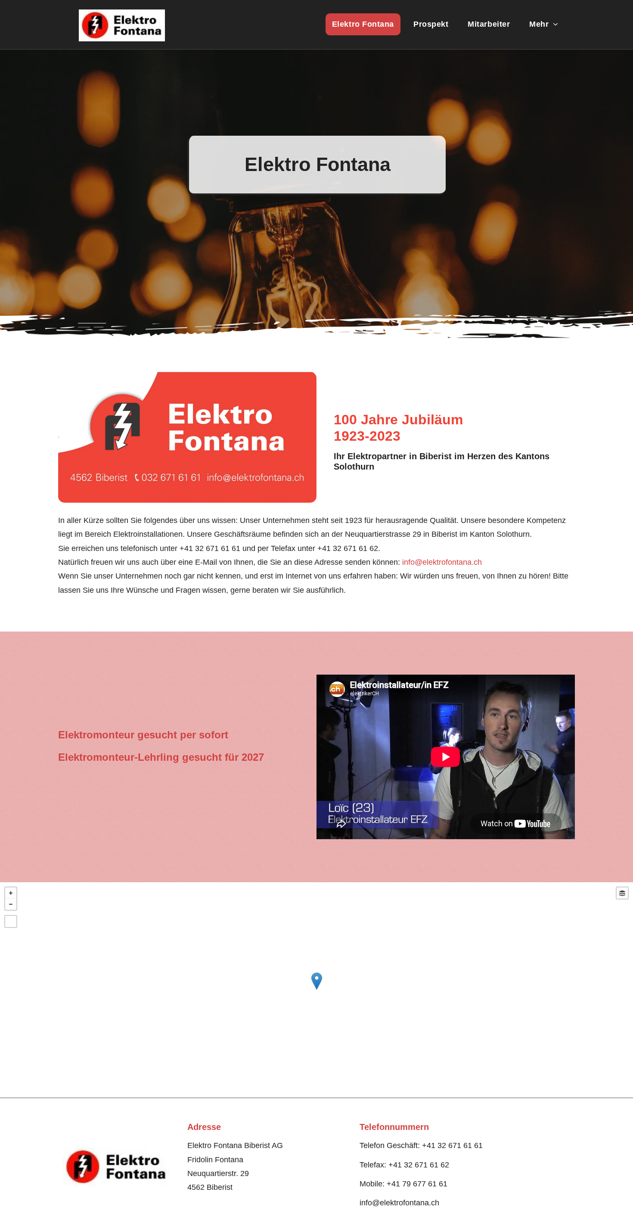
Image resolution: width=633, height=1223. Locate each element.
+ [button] (10, 893)
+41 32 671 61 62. (348, 548)
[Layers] (622, 893)
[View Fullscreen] (10, 921)
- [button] (10, 904)
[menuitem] (366, 24)
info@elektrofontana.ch (442, 562)
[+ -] (316, 990)
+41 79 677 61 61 (417, 1183)
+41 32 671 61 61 (210, 548)
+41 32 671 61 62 (418, 1165)
